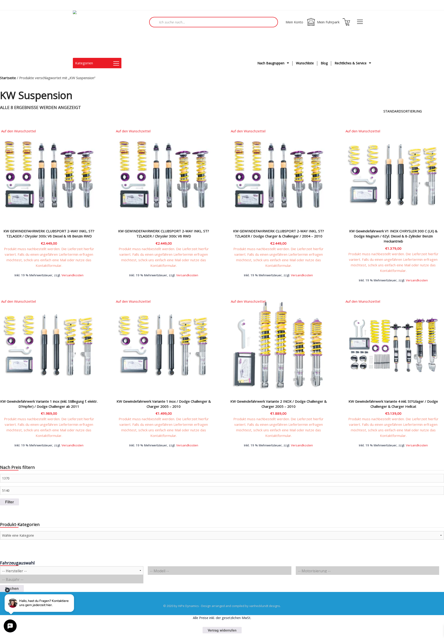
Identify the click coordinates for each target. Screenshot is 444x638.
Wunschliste (305, 63)
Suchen (12, 588)
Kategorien (84, 63)
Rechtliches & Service (351, 63)
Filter (9, 501)
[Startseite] (96, 34)
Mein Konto (294, 22)
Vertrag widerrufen (222, 630)
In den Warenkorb (49, 275)
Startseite (8, 77)
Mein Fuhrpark (328, 22)
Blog (324, 63)
